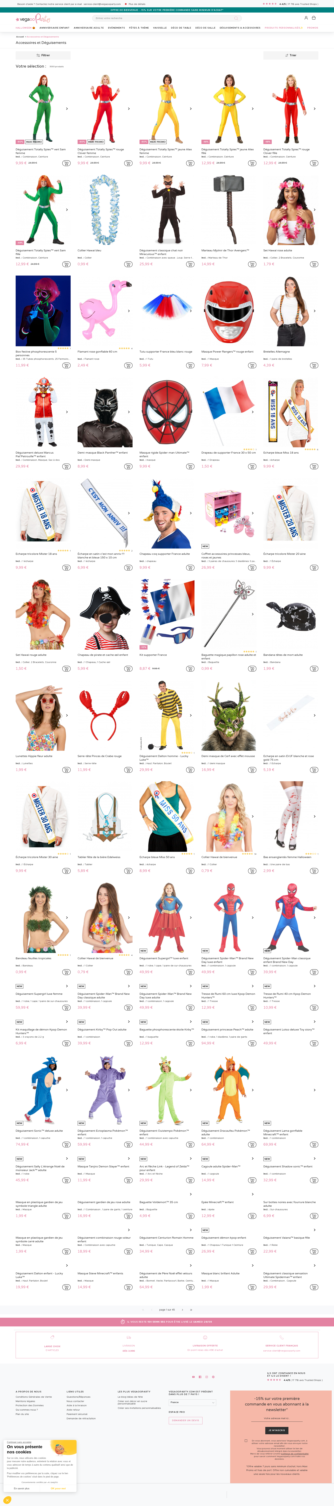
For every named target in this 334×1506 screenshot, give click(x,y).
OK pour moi (58, 1488)
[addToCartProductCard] (66, 163)
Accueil (20, 37)
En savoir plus (21, 1488)
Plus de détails (137, 4)
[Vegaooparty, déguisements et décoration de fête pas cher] (33, 16)
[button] (7, 1500)
